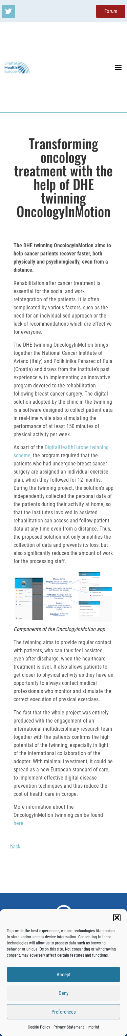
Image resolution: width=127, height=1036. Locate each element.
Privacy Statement (69, 1027)
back (15, 846)
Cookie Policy (39, 1027)
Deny (63, 993)
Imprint (93, 1027)
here (18, 823)
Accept (63, 975)
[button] (116, 917)
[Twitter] (8, 11)
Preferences (63, 1012)
